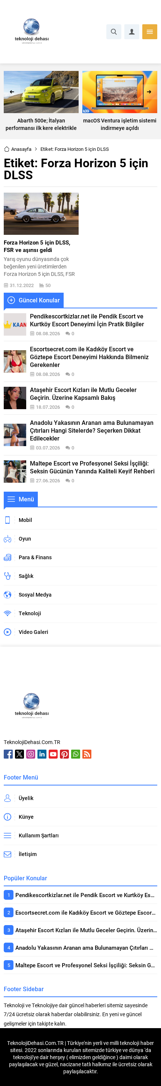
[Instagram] (30, 754)
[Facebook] (8, 754)
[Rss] (86, 754)
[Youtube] (53, 754)
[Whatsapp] (75, 754)
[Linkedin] (41, 754)
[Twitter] (19, 754)
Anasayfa (21, 149)
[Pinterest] (64, 754)
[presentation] (12, 91)
